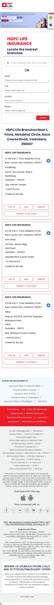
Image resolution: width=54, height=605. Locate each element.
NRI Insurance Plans (16, 456)
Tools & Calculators (18, 462)
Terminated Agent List (26, 437)
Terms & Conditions (33, 434)
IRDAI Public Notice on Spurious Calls (25, 440)
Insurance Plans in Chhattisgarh (18, 401)
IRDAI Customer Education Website (25, 450)
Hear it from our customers (34, 421)
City (6, 86)
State (8, 76)
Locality (8, 96)
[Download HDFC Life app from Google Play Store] (23, 500)
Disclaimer (37, 431)
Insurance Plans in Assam (25, 390)
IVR (23, 409)
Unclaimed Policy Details (22, 444)
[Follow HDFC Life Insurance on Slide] (47, 510)
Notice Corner (17, 413)
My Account (13, 421)
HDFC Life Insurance (18, 152)
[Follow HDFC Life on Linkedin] (20, 510)
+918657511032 (12, 189)
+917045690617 (12, 261)
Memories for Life (32, 453)
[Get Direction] (48, 161)
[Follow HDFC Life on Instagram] (27, 510)
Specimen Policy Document (19, 417)
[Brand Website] (40, 510)
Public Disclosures (22, 466)
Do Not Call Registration (19, 431)
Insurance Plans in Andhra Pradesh (25, 386)
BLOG (35, 466)
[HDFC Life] (7, 6)
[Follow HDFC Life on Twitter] (13, 510)
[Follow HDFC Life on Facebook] (6, 510)
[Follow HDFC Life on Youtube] (34, 510)
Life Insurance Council (12, 453)
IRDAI (38, 444)
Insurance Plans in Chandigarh (25, 398)
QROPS (46, 453)
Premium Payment (35, 456)
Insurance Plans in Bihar (25, 394)
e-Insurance (35, 462)
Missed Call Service (34, 413)
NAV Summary (18, 459)
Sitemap (38, 469)
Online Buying (33, 459)
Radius (8, 107)
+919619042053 (13, 338)
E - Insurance (41, 417)
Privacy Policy (15, 434)
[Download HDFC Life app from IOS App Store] (30, 500)
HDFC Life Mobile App (37, 409)
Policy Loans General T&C (20, 469)
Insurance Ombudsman (25, 447)
